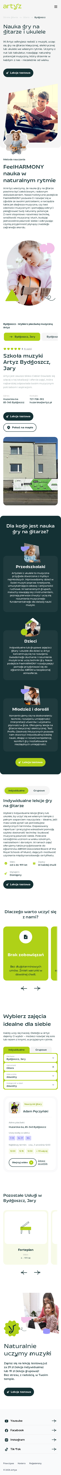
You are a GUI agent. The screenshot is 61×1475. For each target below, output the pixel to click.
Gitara (26, 17)
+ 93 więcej (41, 1151)
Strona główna (10, 17)
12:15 (21, 1151)
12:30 (29, 1151)
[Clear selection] (53, 1067)
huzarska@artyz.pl (41, 402)
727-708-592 (37, 399)
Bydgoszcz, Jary (25, 337)
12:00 (12, 1151)
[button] (30, 1058)
